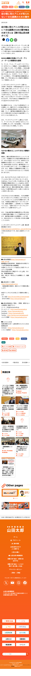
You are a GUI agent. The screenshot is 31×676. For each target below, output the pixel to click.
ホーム (16, 537)
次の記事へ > (26, 362)
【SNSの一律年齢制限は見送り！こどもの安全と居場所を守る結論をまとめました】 (8, 428)
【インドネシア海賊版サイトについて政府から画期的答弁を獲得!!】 (22, 407)
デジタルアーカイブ (20, 346)
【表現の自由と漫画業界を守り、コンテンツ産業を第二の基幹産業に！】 (8, 408)
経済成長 (9, 632)
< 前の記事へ (5, 362)
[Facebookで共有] (7, 40)
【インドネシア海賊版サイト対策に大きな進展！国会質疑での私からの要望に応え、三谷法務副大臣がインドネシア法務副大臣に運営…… (8, 390)
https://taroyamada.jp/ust (16, 328)
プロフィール (17, 540)
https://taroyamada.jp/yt (17, 299)
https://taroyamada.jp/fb (16, 313)
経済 (27, 7)
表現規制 (11, 450)
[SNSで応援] (18, 1)
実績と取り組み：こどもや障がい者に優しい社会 (15, 565)
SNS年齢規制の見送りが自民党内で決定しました (22, 427)
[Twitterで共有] (3, 40)
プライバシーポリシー (15, 569)
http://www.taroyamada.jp (19, 309)
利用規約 (12, 666)
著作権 (5, 350)
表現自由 (4, 7)
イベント (22, 644)
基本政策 (16, 543)
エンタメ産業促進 (21, 413)
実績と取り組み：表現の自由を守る (15, 560)
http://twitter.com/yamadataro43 (17, 315)
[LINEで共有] (11, 40)
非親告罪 (13, 350)
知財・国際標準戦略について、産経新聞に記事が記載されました (22, 387)
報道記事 (19, 391)
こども (11, 7)
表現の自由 (9, 621)
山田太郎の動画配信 (17, 555)
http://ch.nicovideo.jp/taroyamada (18, 297)
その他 (23, 632)
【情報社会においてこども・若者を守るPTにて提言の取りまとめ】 (22, 449)
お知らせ (9, 639)
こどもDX (5, 433)
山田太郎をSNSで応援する (15, 548)
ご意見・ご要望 (15, 573)
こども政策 (20, 435)
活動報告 (22, 639)
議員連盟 (5, 452)
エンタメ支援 (7, 346)
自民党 (4, 450)
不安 (16, 7)
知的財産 (19, 393)
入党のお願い (16, 552)
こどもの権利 (6, 435)
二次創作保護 (6, 415)
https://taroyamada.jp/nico (20, 330)
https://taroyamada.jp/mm (9, 284)
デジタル (21, 7)
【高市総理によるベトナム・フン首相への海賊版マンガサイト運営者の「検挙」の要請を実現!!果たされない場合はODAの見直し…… (8, 471)
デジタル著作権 (21, 415)
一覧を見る (15, 362)
